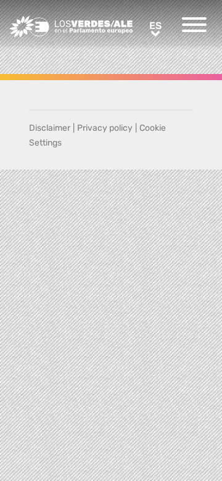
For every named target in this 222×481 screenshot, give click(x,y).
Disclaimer (49, 128)
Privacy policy (105, 128)
